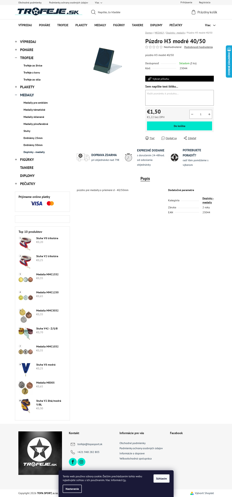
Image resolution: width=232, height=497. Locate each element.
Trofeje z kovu (32, 72)
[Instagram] (81, 462)
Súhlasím (161, 478)
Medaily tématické (34, 109)
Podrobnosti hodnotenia (198, 47)
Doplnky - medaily (34, 152)
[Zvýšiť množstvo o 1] (209, 114)
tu (124, 480)
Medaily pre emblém (36, 102)
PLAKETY (27, 87)
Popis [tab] (145, 178)
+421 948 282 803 (88, 452)
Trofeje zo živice (33, 65)
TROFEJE (26, 58)
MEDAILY (27, 95)
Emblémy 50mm (33, 145)
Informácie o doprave (132, 453)
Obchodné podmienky (30, 2)
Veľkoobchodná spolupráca (136, 458)
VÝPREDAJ (28, 41)
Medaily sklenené (34, 117)
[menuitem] (25, 25)
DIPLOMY (27, 175)
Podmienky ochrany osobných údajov (68, 2)
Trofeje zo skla (32, 79)
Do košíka (179, 126)
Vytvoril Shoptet (204, 493)
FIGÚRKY (27, 159)
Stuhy (27, 131)
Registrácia (204, 2)
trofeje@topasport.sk (89, 444)
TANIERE (26, 167)
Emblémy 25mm (33, 138)
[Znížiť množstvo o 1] (192, 114)
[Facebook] (73, 462)
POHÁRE (26, 49)
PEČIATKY (27, 183)
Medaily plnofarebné (36, 124)
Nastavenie (72, 488)
